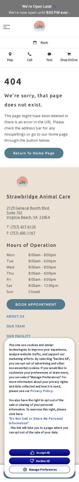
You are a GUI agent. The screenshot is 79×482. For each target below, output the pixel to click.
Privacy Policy (42, 391)
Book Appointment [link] (35, 304)
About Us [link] (15, 316)
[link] (39, 26)
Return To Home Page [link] (34, 153)
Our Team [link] (16, 326)
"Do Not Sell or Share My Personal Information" (36, 421)
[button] (6, 27)
